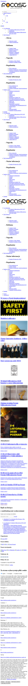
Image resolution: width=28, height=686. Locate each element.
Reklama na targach (13, 49)
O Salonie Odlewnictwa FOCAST (17, 29)
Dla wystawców (13, 68)
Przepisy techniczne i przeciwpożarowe (18, 69)
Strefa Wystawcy (7, 13)
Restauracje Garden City (14, 97)
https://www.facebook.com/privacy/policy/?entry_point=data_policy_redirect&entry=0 (10, 632)
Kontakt (5, 111)
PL (4, 14)
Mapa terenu (12, 95)
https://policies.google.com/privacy (8, 600)
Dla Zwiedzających (7, 73)
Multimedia (11, 31)
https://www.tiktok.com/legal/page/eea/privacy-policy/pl (13, 657)
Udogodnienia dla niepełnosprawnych (17, 105)
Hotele (10, 93)
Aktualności (6, 519)
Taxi (10, 107)
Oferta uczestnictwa (13, 42)
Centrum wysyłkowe (14, 53)
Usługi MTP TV (13, 54)
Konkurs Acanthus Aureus (15, 62)
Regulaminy (24, 526)
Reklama (16, 525)
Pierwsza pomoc (13, 109)
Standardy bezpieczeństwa (15, 110)
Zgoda (3, 573)
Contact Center (12, 48)
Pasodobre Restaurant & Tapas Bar (17, 100)
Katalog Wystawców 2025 (15, 79)
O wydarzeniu (6, 28)
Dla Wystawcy (6, 35)
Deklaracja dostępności (14, 91)
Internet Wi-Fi (12, 106)
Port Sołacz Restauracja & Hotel (16, 98)
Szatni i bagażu (12, 87)
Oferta (11, 525)
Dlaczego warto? (13, 41)
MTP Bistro (12, 102)
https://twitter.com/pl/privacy (7, 652)
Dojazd (10, 92)
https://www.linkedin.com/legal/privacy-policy (11, 617)
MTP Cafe (11, 101)
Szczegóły (9, 573)
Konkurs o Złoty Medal (14, 61)
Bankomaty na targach (14, 104)
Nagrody (20, 525)
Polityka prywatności (11, 679)
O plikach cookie (18, 573)
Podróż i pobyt (6, 89)
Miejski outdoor (12, 51)
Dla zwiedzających (13, 85)
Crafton (11, 565)
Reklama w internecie (14, 52)
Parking (11, 96)
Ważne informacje (17, 526)
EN (7, 15)
